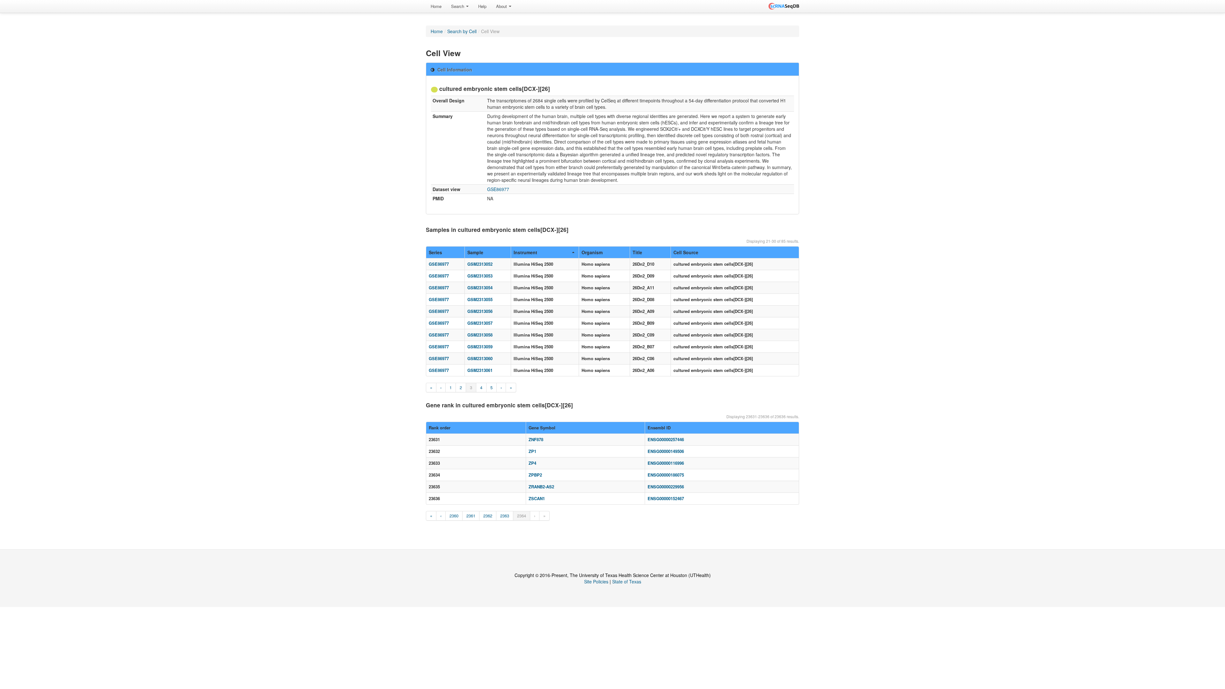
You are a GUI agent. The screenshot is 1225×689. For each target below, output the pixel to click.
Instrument (525, 252)
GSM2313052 (480, 264)
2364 (521, 516)
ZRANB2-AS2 (541, 487)
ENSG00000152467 (666, 498)
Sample (475, 252)
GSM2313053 (480, 276)
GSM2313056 (480, 311)
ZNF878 (536, 439)
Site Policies (596, 581)
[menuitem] (436, 6)
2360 (453, 516)
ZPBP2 (535, 475)
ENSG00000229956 (666, 487)
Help (482, 6)
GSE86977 (498, 189)
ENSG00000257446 (666, 439)
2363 (504, 516)
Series (435, 252)
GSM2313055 (480, 299)
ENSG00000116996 (666, 463)
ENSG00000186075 (666, 475)
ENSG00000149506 (666, 451)
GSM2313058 (480, 335)
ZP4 (532, 463)
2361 (470, 516)
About (502, 6)
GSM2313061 (480, 370)
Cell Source (685, 252)
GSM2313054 (480, 288)
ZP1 (532, 451)
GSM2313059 (480, 347)
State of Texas (626, 581)
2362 (487, 516)
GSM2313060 (480, 358)
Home (436, 6)
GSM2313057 (480, 323)
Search (458, 6)
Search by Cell (462, 31)
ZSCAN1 (537, 498)
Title (637, 252)
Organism (592, 252)
